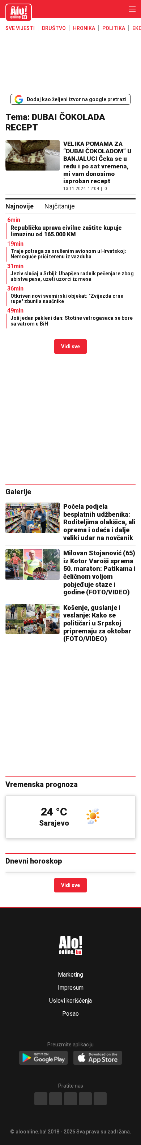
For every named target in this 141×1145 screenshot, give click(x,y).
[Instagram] (85, 1098)
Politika (113, 28)
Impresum (71, 988)
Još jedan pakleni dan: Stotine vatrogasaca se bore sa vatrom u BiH (71, 320)
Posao (70, 1014)
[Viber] (100, 1098)
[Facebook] (40, 1098)
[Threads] (55, 1098)
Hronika (84, 28)
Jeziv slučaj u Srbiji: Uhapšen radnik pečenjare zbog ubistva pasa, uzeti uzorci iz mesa (72, 276)
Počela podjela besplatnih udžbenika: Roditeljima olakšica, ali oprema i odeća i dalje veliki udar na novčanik (99, 522)
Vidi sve (70, 346)
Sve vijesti (20, 28)
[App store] (97, 1058)
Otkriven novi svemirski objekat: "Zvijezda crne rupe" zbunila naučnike (66, 298)
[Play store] (43, 1058)
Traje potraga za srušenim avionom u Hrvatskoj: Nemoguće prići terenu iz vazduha (68, 253)
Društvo (54, 28)
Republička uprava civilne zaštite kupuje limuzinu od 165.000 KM (66, 231)
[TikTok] (70, 1098)
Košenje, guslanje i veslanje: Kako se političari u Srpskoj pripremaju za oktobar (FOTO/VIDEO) (97, 623)
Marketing (70, 975)
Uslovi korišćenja (70, 1001)
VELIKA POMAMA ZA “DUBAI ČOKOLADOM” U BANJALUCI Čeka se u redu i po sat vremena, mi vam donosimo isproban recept (97, 162)
